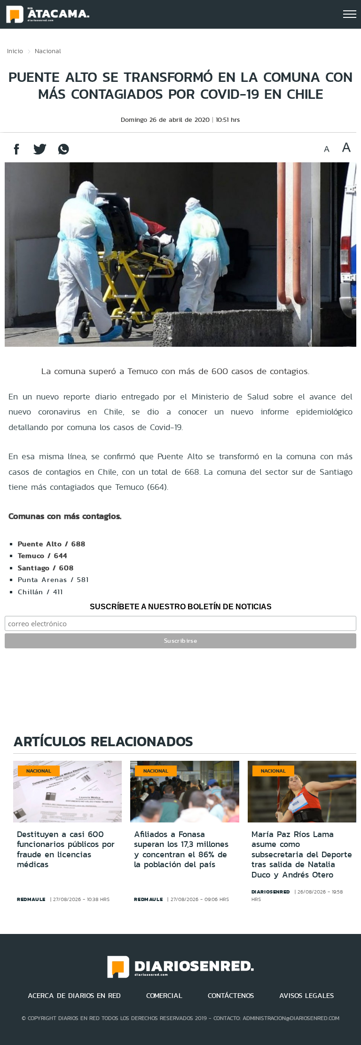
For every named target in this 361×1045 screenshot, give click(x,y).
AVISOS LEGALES (306, 995)
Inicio (15, 51)
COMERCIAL (164, 995)
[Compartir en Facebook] (16, 153)
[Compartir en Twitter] (40, 153)
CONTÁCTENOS (231, 995)
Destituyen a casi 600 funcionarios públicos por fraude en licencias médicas (66, 849)
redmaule (31, 899)
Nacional (48, 51)
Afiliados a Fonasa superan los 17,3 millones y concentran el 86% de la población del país (181, 849)
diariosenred (270, 891)
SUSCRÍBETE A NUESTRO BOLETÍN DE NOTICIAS (181, 607)
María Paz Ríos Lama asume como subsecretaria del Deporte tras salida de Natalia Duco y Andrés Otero (301, 854)
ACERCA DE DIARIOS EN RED (74, 995)
